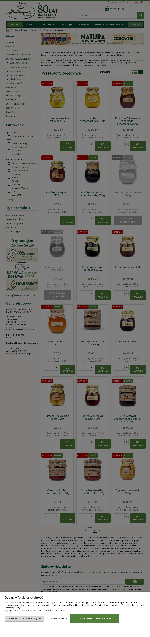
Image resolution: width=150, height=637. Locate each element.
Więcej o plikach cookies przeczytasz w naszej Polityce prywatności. (36, 610)
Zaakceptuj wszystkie (94, 618)
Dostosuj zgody (57, 618)
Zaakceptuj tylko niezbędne (24, 618)
